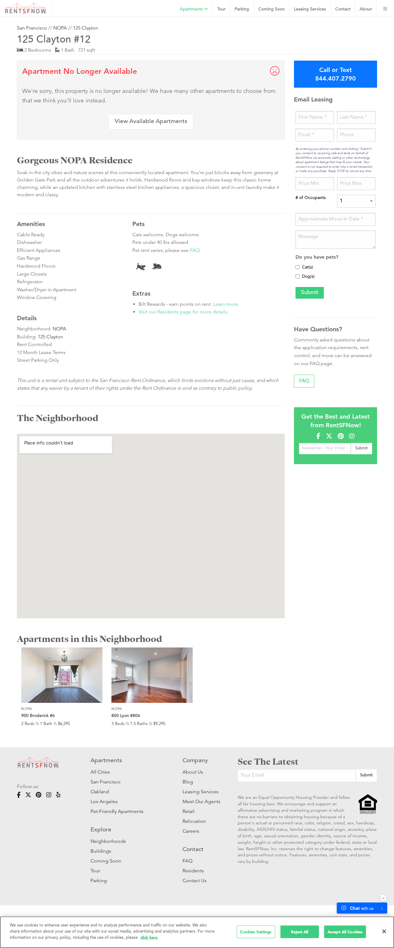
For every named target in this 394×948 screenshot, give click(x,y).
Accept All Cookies (345, 931)
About (366, 9)
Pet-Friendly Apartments (116, 811)
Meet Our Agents (201, 801)
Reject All (299, 931)
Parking (242, 9)
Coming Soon (271, 9)
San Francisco (32, 28)
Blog (188, 782)
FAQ (195, 250)
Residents (193, 871)
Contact (343, 9)
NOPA (60, 28)
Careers (191, 831)
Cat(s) (307, 267)
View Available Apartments (151, 122)
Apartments (192, 9)
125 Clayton (85, 28)
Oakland (99, 792)
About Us (193, 772)
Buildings (100, 851)
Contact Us (195, 880)
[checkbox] (298, 267)
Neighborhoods (108, 841)
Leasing (310, 9)
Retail (189, 811)
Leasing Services (201, 792)
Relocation (194, 821)
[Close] (384, 931)
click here (148, 937)
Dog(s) (308, 277)
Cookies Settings (255, 931)
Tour (221, 9)
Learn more (225, 304)
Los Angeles (104, 801)
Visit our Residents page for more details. (183, 312)
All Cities (100, 772)
